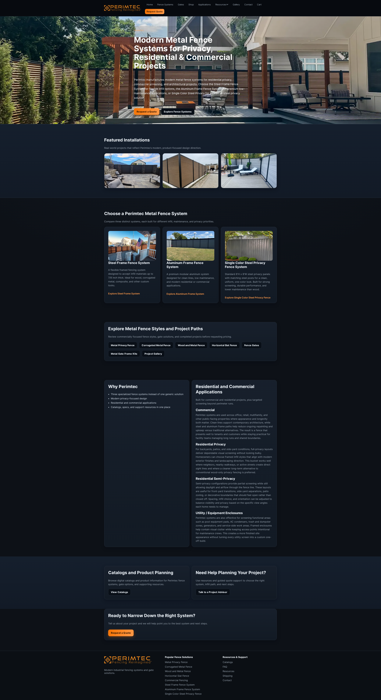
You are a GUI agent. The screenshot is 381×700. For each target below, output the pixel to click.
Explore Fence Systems (178, 111)
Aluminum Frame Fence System (182, 689)
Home (150, 4)
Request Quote (155, 11)
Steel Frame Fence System (180, 684)
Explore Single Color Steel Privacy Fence (247, 297)
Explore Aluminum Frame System (185, 293)
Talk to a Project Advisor (212, 592)
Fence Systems (165, 4)
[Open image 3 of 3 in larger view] (249, 170)
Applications (204, 4)
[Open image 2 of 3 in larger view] (190, 170)
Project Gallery (153, 353)
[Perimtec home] (128, 660)
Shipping (227, 675)
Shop (191, 4)
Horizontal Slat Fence (224, 345)
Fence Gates (251, 345)
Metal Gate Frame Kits (124, 353)
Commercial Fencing (176, 680)
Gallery (236, 4)
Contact (248, 4)
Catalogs (228, 662)
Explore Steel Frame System (124, 293)
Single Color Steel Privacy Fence (183, 693)
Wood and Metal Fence (191, 345)
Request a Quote (147, 111)
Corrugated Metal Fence (156, 345)
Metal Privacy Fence (123, 345)
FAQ (225, 666)
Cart (259, 4)
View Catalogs (119, 592)
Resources (220, 4)
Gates (181, 4)
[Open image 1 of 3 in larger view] (132, 170)
